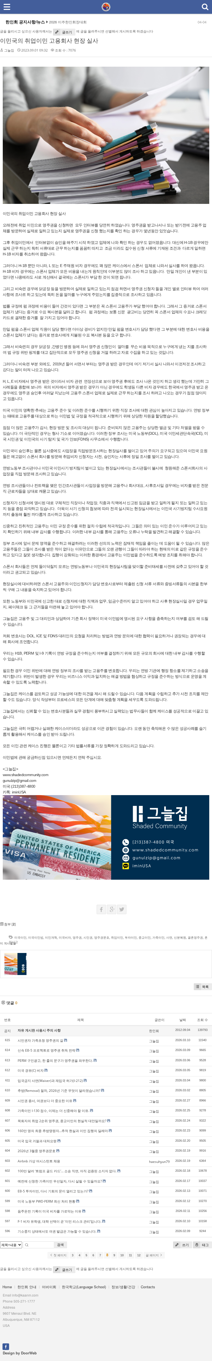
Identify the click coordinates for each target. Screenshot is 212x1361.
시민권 (87, 937)
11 (130, 1255)
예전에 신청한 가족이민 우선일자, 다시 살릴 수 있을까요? (60, 1181)
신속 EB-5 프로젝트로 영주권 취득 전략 (46, 1050)
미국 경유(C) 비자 (31, 1070)
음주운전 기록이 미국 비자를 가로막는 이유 (49, 1211)
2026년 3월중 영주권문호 (36, 1151)
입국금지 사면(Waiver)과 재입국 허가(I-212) (50, 1080)
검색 (60, 1244)
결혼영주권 (195, 937)
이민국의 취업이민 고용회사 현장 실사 (49, 40)
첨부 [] (9, 924)
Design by (20, 1352)
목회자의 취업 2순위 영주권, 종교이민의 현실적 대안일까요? (62, 1121)
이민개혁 (51, 937)
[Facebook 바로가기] (5, 1346)
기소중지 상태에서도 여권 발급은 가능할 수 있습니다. (57, 1231)
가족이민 (158, 937)
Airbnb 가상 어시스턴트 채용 (39, 1161)
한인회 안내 (26, 1286)
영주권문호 (101, 937)
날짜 (182, 1019)
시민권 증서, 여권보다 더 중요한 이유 (45, 1100)
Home (7, 1286)
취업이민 (117, 937)
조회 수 (202, 1019)
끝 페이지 (153, 1255)
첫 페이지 (60, 1255)
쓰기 (185, 1245)
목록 (205, 986)
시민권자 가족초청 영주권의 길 (40, 1040)
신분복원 (180, 937)
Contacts (148, 1286)
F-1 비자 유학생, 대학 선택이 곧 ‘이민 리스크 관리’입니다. (59, 1221)
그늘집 (9, 50)
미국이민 (20, 937)
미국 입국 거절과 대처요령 (37, 1141)
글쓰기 (66, 32)
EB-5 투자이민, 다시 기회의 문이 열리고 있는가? (53, 1191)
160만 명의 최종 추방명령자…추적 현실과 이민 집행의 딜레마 (63, 1130)
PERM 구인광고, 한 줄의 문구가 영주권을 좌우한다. (55, 1060)
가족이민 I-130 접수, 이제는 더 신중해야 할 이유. (53, 1110)
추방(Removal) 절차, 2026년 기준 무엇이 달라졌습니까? (59, 1090)
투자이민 (131, 937)
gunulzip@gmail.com (19, 780)
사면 (169, 937)
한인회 (154, 1030)
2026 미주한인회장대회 (68, 22)
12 (139, 1255)
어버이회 (49, 1286)
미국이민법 (35, 937)
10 (122, 1255)
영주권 (77, 937)
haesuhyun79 (159, 1161)
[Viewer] (47, 774)
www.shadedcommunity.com (25, 775)
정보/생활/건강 (123, 1286)
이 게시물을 (8, 943)
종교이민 (145, 937)
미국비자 (65, 937)
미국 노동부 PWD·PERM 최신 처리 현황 (46, 1201)
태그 (205, 1245)
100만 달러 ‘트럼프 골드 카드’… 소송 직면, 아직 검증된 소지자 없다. (67, 1171)
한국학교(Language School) (84, 1286)
